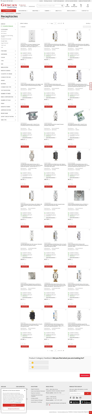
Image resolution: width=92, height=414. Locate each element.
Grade (3, 80)
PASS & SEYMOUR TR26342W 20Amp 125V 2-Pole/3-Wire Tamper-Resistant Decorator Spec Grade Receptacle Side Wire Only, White (78, 85)
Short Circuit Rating (7, 116)
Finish (2, 103)
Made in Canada (5, 70)
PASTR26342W (71, 83)
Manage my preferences (13, 408)
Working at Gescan (48, 1)
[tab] (8, 24)
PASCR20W (46, 83)
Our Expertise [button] (22, 10)
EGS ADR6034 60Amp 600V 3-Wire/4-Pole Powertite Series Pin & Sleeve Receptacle (77, 125)
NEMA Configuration (7, 97)
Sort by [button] (88, 23)
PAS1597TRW (47, 43)
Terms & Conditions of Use (63, 412)
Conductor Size (6, 77)
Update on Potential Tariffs (84, 1)
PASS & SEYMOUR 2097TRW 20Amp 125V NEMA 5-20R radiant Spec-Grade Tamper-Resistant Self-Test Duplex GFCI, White (79, 45)
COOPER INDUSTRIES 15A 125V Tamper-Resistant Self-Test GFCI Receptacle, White (31, 245)
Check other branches (26, 57)
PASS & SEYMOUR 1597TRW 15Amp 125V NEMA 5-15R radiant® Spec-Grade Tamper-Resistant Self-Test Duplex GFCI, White (55, 45)
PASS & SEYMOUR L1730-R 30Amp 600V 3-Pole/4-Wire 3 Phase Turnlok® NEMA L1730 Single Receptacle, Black (32, 325)
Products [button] (8, 10)
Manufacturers (5, 107)
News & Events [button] (71, 10)
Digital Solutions (35, 389)
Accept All (13, 405)
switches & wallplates (9, 13)
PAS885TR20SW (48, 123)
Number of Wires (6, 93)
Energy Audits (34, 398)
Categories (4, 29)
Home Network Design (37, 400)
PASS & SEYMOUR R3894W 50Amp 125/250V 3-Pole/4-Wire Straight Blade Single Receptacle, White (31, 285)
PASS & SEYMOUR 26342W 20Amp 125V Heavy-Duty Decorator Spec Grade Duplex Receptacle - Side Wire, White (79, 285)
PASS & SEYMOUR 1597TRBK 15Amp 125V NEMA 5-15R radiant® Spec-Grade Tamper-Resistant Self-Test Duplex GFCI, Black (55, 165)
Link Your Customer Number (71, 1)
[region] (13, 400)
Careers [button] (47, 10)
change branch (32, 6)
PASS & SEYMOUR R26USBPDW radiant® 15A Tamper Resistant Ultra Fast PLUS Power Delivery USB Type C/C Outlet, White (79, 325)
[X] (24, 390)
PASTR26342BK (71, 163)
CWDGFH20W (47, 203)
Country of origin (6, 74)
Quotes (41, 1)
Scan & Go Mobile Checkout (38, 391)
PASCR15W (70, 243)
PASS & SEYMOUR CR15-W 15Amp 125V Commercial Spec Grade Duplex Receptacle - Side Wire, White (78, 245)
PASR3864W (71, 203)
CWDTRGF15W (24, 243)
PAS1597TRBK (47, 163)
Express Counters (35, 393)
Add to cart (25, 66)
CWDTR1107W (47, 323)
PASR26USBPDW (71, 323)
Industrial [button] (35, 10)
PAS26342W (71, 283)
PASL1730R (23, 323)
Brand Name (4, 113)
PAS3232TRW (47, 243)
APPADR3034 (24, 123)
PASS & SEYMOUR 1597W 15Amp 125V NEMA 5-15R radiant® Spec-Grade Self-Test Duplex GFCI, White (31, 205)
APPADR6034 (71, 123)
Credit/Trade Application (59, 1)
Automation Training (36, 402)
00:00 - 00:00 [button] (23, 6)
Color (3, 57)
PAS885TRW (23, 83)
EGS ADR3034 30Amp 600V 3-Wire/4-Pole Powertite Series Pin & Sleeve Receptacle (30, 125)
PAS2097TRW (71, 43)
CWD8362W (23, 163)
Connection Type (6, 87)
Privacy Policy (18, 402)
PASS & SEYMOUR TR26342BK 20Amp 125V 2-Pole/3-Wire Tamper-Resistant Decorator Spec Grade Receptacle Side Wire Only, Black (78, 165)
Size (2, 64)
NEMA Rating (4, 67)
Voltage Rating (5, 90)
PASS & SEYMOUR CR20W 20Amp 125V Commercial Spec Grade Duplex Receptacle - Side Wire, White (54, 85)
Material (3, 84)
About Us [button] (58, 10)
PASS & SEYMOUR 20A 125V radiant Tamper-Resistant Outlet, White (54, 125)
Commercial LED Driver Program (37, 395)
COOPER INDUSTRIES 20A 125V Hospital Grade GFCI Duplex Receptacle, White (54, 205)
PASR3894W (23, 283)
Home (2, 13)
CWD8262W (47, 283)
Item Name (4, 51)
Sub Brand (4, 54)
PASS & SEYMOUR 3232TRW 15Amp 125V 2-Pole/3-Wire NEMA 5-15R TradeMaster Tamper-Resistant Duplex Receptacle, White (55, 245)
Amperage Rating (6, 110)
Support (4, 1)
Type (2, 60)
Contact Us (85, 10)
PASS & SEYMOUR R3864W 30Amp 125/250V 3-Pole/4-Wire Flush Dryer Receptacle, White (78, 205)
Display (3, 24)
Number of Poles (6, 100)
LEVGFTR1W (23, 43)
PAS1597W (23, 203)
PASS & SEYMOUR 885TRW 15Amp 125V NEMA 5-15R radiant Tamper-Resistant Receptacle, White (32, 85)
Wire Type (3, 120)
